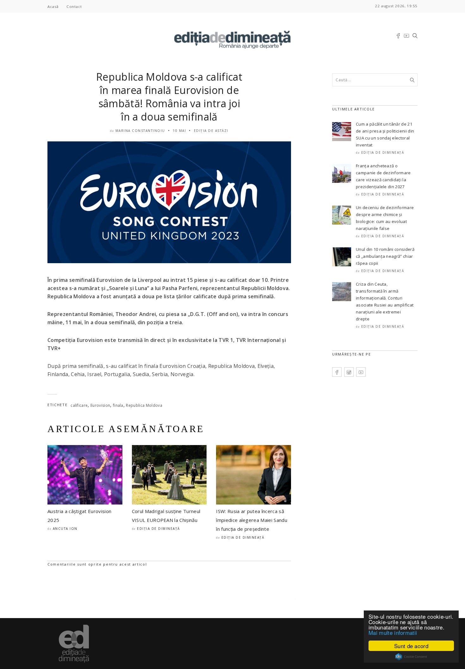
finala (118, 405)
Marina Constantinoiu (140, 130)
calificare (79, 405)
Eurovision (100, 405)
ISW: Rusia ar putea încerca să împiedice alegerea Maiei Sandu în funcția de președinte (251, 520)
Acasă (53, 6)
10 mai (179, 130)
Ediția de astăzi (211, 130)
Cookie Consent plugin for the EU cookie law (411, 656)
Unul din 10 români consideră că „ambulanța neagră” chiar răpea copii (385, 256)
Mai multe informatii (393, 632)
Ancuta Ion (65, 528)
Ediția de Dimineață (158, 528)
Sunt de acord (411, 646)
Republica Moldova (144, 405)
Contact (74, 6)
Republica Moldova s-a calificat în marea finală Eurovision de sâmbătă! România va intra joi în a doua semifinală (169, 96)
